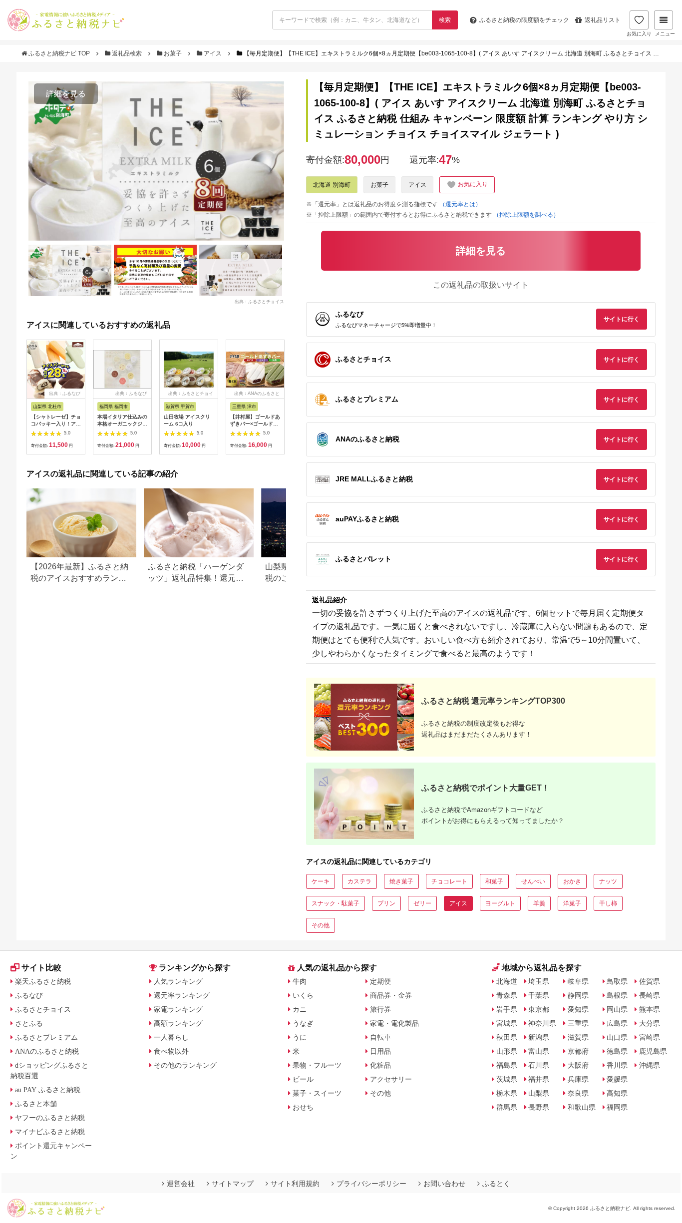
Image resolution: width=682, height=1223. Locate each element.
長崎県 (649, 995)
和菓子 (494, 881)
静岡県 (578, 995)
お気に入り (639, 33)
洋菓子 (572, 903)
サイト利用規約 (295, 1184)
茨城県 (506, 1079)
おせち (303, 1107)
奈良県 (578, 1093)
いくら (303, 995)
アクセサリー (391, 1079)
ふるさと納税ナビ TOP (59, 53)
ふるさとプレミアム (46, 1037)
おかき (572, 881)
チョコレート (449, 881)
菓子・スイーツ (317, 1093)
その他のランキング (185, 1065)
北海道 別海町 (331, 184)
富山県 (538, 1051)
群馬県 (506, 1107)
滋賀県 (578, 1037)
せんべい (533, 881)
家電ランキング (178, 1009)
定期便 (380, 981)
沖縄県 (649, 1065)
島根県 (617, 995)
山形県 (506, 1051)
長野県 (538, 1107)
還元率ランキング (182, 995)
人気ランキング (178, 981)
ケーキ (321, 881)
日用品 (380, 1051)
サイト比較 (41, 967)
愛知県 (578, 1009)
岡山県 (617, 1009)
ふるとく (496, 1184)
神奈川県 (542, 1023)
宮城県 (506, 1023)
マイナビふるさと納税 (50, 1131)
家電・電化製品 (394, 1023)
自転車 (380, 1037)
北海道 (506, 981)
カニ (300, 1009)
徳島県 (617, 1051)
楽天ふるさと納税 (43, 981)
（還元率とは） (460, 204)
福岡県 (617, 1107)
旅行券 (380, 1009)
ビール (303, 1079)
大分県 (649, 1023)
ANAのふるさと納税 (47, 1051)
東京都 (538, 1009)
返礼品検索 (126, 53)
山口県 (617, 1037)
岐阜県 (578, 981)
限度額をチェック (524, 19)
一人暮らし (171, 1037)
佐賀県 (649, 981)
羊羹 (539, 903)
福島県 (506, 1065)
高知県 (617, 1093)
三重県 (578, 1023)
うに (300, 1037)
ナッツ (608, 881)
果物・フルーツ (317, 1065)
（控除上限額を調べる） (526, 214)
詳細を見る (66, 93)
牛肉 (300, 981)
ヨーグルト (500, 903)
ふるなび (29, 995)
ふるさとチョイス (43, 1009)
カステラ (359, 881)
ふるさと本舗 (36, 1103)
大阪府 (578, 1065)
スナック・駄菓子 (335, 903)
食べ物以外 (171, 1051)
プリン (386, 903)
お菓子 (172, 53)
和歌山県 (582, 1107)
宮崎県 (649, 1037)
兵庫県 (578, 1079)
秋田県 (506, 1037)
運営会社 (181, 1184)
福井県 (538, 1079)
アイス (212, 53)
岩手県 (506, 1009)
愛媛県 (617, 1079)
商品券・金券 (391, 995)
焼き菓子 (401, 881)
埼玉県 (538, 981)
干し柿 (608, 903)
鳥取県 (617, 981)
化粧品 (380, 1065)
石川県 (538, 1065)
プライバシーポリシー (371, 1184)
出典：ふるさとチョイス (259, 301)
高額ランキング (178, 1023)
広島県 (617, 1023)
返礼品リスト (603, 19)
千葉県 (538, 995)
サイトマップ (233, 1184)
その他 (321, 925)
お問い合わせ (444, 1184)
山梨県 (538, 1093)
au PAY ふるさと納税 (47, 1089)
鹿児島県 (653, 1051)
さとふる (29, 1023)
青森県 (506, 995)
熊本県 (649, 1009)
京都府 (578, 1051)
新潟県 (538, 1037)
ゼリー (422, 903)
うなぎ (303, 1023)
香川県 (617, 1065)
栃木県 (506, 1093)
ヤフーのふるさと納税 (50, 1117)
